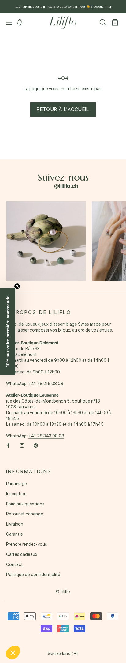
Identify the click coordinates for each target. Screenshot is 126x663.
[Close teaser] (17, 286)
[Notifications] (20, 22)
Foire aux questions (25, 503)
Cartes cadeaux (21, 554)
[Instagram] (22, 445)
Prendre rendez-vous (26, 544)
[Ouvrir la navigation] (9, 22)
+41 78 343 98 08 (46, 435)
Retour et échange (24, 513)
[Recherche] (103, 22)
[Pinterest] (36, 445)
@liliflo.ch (66, 186)
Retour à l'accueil (63, 109)
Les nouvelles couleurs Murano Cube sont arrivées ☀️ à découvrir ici (63, 7)
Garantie (14, 534)
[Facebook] (8, 445)
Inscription (16, 493)
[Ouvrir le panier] (115, 22)
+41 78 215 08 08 (45, 383)
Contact (14, 564)
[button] (7, 331)
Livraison (14, 524)
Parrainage (16, 483)
